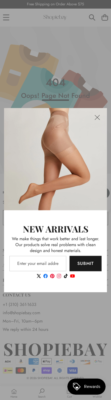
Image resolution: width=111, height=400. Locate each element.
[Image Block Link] (55, 159)
